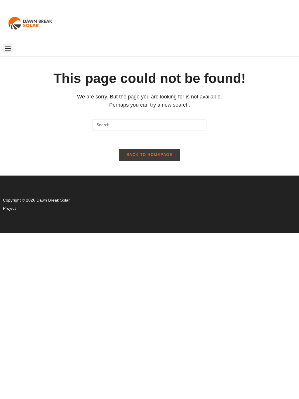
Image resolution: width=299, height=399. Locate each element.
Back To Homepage (149, 154)
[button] (8, 48)
